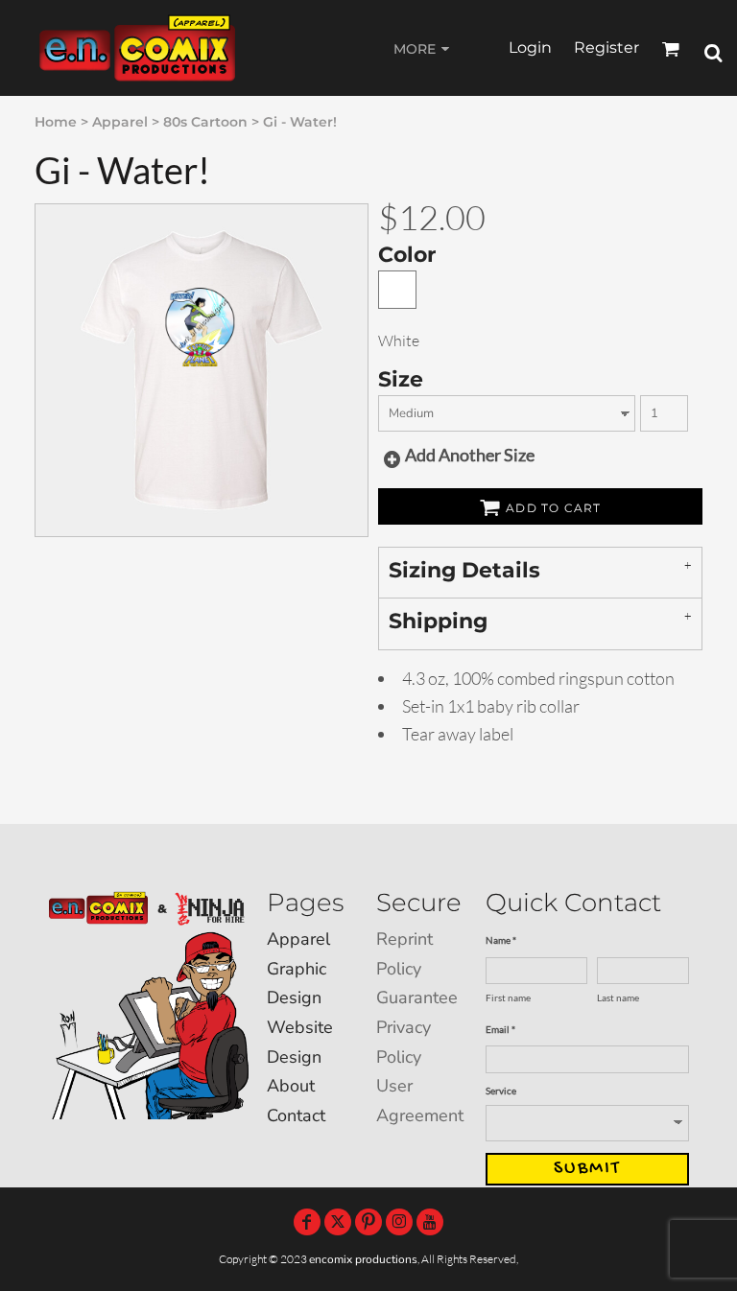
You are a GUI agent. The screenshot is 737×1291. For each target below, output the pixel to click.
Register (606, 47)
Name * (501, 940)
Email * (500, 1029)
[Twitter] (337, 1222)
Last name (618, 997)
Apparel (120, 121)
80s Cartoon (205, 121)
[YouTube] (429, 1222)
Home (56, 121)
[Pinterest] (368, 1222)
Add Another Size (470, 454)
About (291, 1085)
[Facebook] (307, 1222)
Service (501, 1090)
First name (508, 997)
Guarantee (417, 997)
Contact (296, 1115)
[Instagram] (399, 1222)
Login (530, 47)
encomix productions (363, 1259)
